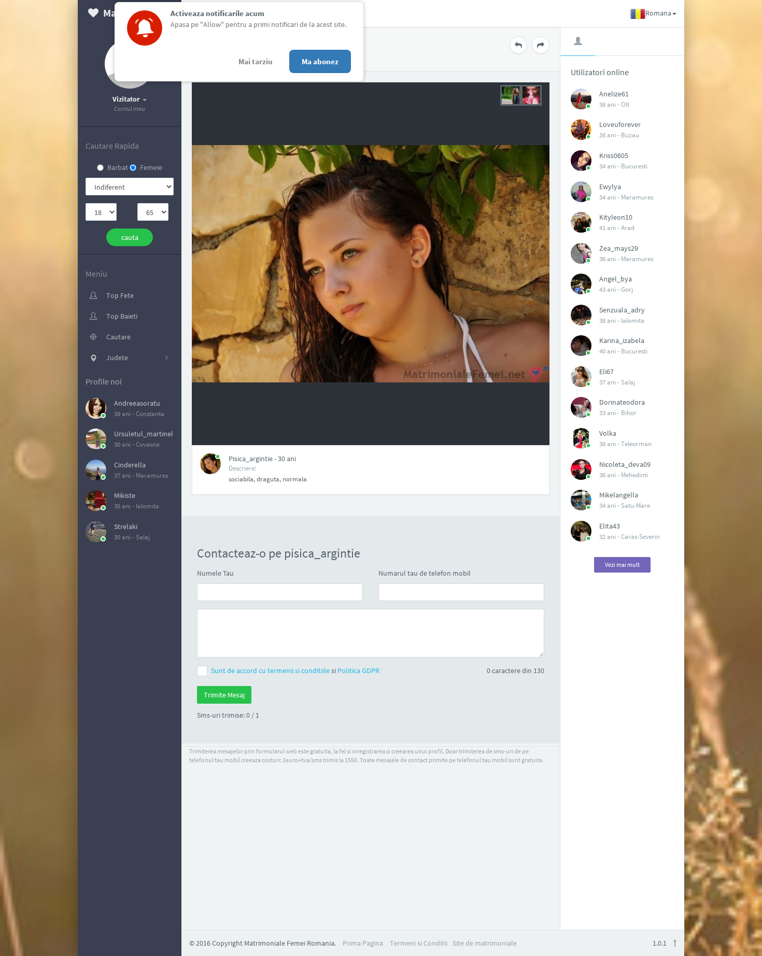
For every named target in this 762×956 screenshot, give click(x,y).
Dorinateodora (622, 402)
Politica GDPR (358, 670)
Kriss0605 (613, 155)
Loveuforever (620, 124)
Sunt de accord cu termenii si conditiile (271, 670)
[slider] (521, 94)
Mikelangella (618, 495)
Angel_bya (615, 278)
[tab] (578, 41)
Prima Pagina (363, 943)
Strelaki (125, 526)
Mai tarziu (255, 61)
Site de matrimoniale (485, 943)
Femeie (151, 167)
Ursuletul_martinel (143, 433)
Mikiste (124, 495)
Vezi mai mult (622, 564)
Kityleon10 (615, 217)
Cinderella (130, 464)
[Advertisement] (622, 746)
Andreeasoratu (137, 403)
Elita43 (609, 526)
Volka (607, 433)
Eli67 (606, 371)
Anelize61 (614, 93)
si (295, 670)
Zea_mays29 (618, 248)
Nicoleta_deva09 (625, 464)
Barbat (117, 167)
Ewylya (610, 186)
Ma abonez (320, 61)
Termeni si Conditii (418, 943)
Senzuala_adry (622, 310)
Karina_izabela (621, 340)
